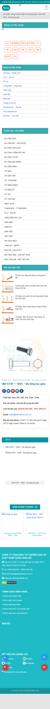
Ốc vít (5, 81)
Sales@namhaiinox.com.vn (21, 574)
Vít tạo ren (9, 199)
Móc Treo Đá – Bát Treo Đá (16, 259)
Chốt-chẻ (7, 90)
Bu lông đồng (10, 166)
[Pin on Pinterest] (13, 391)
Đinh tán (6, 94)
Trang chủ (6, 380)
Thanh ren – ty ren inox (15, 208)
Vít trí (7, 194)
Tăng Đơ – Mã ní (11, 245)
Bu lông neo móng (12, 162)
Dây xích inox (10, 241)
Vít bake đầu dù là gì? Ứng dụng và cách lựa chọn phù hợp (30, 318)
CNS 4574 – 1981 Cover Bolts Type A (37, 534)
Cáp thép (8, 236)
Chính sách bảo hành (11, 604)
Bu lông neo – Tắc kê (12, 107)
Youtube (29, 659)
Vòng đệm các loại (13, 218)
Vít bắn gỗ (9, 190)
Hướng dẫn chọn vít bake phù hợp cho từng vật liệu (31, 287)
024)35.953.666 (25, 409)
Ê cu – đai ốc (8, 77)
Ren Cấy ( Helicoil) (12, 250)
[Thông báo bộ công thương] (14, 675)
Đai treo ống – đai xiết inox (17, 255)
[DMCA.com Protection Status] (9, 582)
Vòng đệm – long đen (12, 86)
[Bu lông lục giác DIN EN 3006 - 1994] (13, 522)
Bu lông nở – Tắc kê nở (15, 143)
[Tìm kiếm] (41, 8)
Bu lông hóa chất (12, 148)
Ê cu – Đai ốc (10, 213)
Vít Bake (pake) (11, 185)
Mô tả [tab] (8, 440)
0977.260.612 (40, 409)
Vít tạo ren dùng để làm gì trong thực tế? (30, 276)
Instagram (30, 663)
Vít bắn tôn (9, 176)
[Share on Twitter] (8, 391)
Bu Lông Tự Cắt (11, 157)
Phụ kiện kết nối (10, 111)
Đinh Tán (8, 232)
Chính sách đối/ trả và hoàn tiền (16, 609)
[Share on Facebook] (4, 391)
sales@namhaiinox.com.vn (20, 414)
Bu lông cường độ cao (14, 152)
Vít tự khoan (10, 180)
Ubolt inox (9, 204)
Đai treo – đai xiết (10, 116)
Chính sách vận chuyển (12, 600)
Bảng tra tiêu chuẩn (21, 380)
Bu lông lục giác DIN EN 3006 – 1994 (13, 534)
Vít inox (8, 171)
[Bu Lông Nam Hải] (25, 8)
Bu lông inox (10, 139)
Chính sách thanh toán (12, 596)
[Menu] (6, 8)
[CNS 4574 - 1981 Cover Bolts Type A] (37, 522)
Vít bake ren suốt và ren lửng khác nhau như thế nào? (31, 297)
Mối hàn (6, 99)
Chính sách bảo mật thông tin (15, 613)
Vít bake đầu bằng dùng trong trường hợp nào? (30, 307)
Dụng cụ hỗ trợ (9, 103)
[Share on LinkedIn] (17, 391)
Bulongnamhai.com (20, 578)
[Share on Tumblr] (22, 391)
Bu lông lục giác (39, 380)
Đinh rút (8, 227)
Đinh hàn (8, 222)
